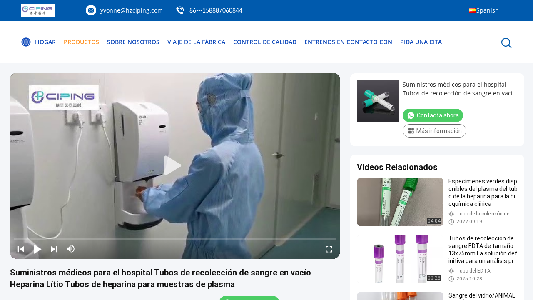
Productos (81, 42)
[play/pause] (37, 248)
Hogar (45, 42)
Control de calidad (264, 42)
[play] (174, 165)
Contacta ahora (438, 115)
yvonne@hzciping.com (131, 10)
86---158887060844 (215, 11)
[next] (54, 248)
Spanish (487, 10)
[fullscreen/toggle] (329, 248)
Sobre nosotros (133, 42)
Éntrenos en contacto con (348, 42)
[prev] (20, 248)
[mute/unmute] (70, 248)
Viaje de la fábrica (196, 42)
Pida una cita (421, 42)
